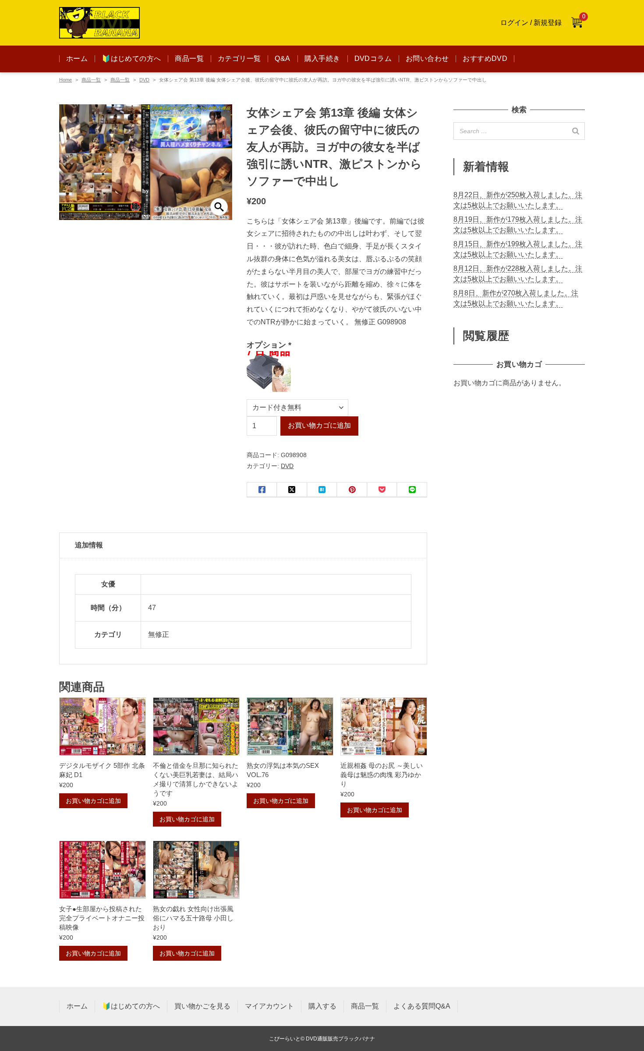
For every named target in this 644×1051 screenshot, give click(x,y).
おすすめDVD (485, 58)
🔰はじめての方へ (131, 58)
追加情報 (89, 545)
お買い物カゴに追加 (319, 425)
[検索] (575, 131)
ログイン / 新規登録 (531, 22)
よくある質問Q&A (421, 1006)
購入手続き (322, 58)
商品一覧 (189, 58)
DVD (144, 79)
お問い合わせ (427, 58)
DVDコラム (373, 58)
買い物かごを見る (202, 1006)
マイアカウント (269, 1006)
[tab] (243, 546)
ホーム (77, 58)
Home (65, 79)
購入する (322, 1006)
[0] (576, 23)
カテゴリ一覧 (239, 58)
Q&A (282, 58)
